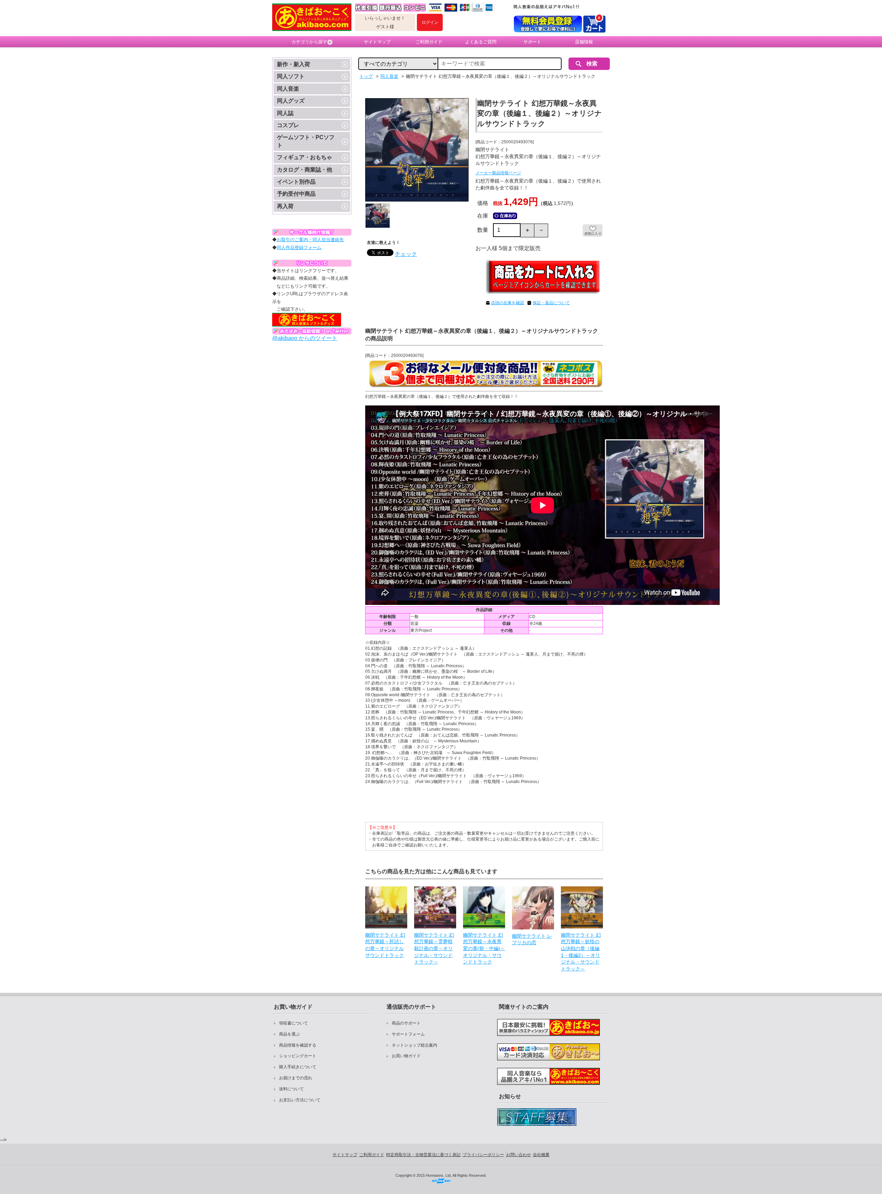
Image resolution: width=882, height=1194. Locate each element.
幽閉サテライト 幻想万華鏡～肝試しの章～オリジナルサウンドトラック (385, 945)
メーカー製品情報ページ (498, 173)
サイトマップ (377, 41)
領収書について (293, 1023)
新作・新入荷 (293, 64)
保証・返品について (551, 302)
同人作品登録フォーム (299, 247)
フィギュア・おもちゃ (304, 157)
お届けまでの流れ (295, 1077)
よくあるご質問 (480, 41)
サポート (532, 41)
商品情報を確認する (297, 1045)
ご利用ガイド (429, 41)
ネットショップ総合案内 (414, 1045)
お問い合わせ (518, 1155)
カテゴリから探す (309, 41)
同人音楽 (288, 89)
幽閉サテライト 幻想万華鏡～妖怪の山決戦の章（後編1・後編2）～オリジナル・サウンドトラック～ (581, 951)
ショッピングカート (297, 1055)
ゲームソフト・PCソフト (306, 141)
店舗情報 (584, 41)
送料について (291, 1089)
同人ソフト (291, 76)
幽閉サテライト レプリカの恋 (532, 939)
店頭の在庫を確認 (507, 302)
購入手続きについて (297, 1066)
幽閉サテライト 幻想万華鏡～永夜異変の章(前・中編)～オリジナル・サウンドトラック (484, 948)
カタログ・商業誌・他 (304, 170)
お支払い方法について (299, 1100)
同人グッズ (291, 101)
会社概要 (541, 1155)
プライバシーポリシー (483, 1155)
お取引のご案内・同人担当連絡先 (310, 239)
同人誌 (285, 113)
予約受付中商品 (296, 194)
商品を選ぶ (289, 1034)
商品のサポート (406, 1023)
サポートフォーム (408, 1034)
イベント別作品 (296, 182)
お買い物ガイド (406, 1055)
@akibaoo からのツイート (304, 338)
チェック (406, 254)
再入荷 (285, 206)
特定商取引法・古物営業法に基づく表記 (423, 1155)
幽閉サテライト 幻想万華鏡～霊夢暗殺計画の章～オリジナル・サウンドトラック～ (434, 948)
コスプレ (288, 125)
